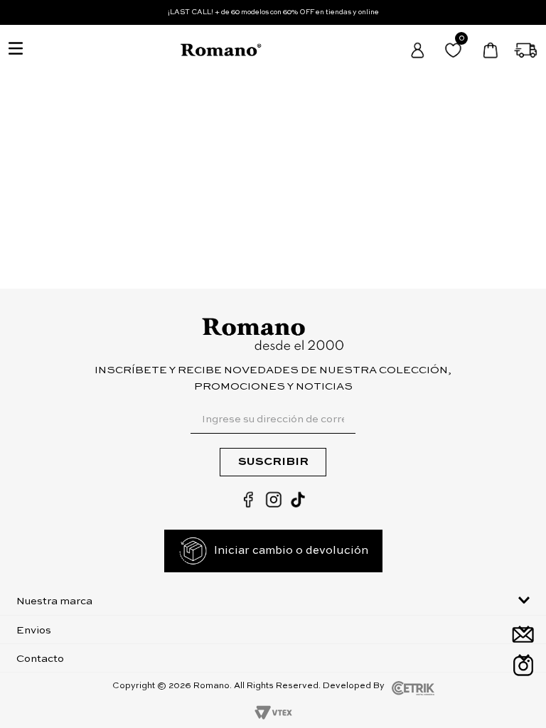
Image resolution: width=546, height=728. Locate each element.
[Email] (523, 635)
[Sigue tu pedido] (526, 50)
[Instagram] (523, 666)
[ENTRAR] (418, 50)
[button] (273, 600)
